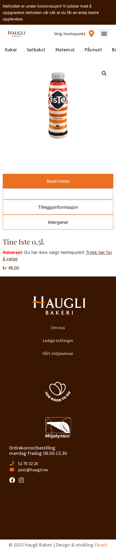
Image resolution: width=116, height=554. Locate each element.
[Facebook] (12, 480)
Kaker (11, 49)
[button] (104, 33)
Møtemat (65, 49)
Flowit (100, 545)
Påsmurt (93, 49)
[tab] (58, 181)
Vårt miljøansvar (58, 353)
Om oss (58, 327)
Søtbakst (36, 49)
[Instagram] (21, 480)
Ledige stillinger (58, 340)
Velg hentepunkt (70, 33)
